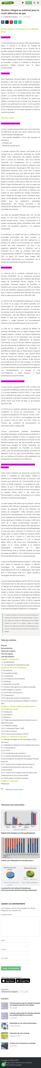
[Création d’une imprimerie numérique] (4, 1043)
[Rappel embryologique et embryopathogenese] (20, 820)
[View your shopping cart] (22, 3)
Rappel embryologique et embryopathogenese (18, 833)
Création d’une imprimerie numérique (23, 1043)
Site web (4, 958)
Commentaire (7, 915)
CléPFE (16, 1060)
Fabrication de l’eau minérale (19, 1033)
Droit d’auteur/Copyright (13, 1065)
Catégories (4, 989)
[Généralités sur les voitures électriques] (4, 1023)
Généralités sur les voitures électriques (23, 1023)
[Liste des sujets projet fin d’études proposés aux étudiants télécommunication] (4, 1013)
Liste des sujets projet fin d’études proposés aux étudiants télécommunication (25, 1014)
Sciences (28, 17)
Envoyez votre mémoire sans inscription (18, 1063)
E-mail (4, 949)
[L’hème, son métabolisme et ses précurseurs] (20, 848)
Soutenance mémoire (11, 17)
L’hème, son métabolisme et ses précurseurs (17, 860)
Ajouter (28, 3)
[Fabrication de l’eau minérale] (4, 1033)
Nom (3, 940)
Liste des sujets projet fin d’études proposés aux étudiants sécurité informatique (25, 1004)
